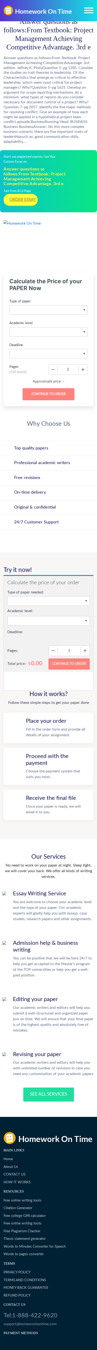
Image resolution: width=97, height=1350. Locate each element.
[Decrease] (53, 369)
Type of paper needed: (25, 592)
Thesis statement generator (25, 1239)
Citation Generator (18, 1208)
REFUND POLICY (17, 1295)
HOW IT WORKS (17, 1182)
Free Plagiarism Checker (22, 1231)
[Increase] (82, 369)
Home (8, 1159)
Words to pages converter (24, 1254)
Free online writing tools (22, 1200)
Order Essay (22, 200)
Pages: (12, 651)
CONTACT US (14, 1174)
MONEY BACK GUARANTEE (26, 1287)
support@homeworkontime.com (30, 1324)
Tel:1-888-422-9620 (30, 1316)
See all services (48, 1094)
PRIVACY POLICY (17, 1272)
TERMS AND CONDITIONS (25, 1280)
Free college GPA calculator (25, 1216)
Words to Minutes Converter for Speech (35, 1246)
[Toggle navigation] (88, 10)
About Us (11, 1167)
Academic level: (20, 611)
